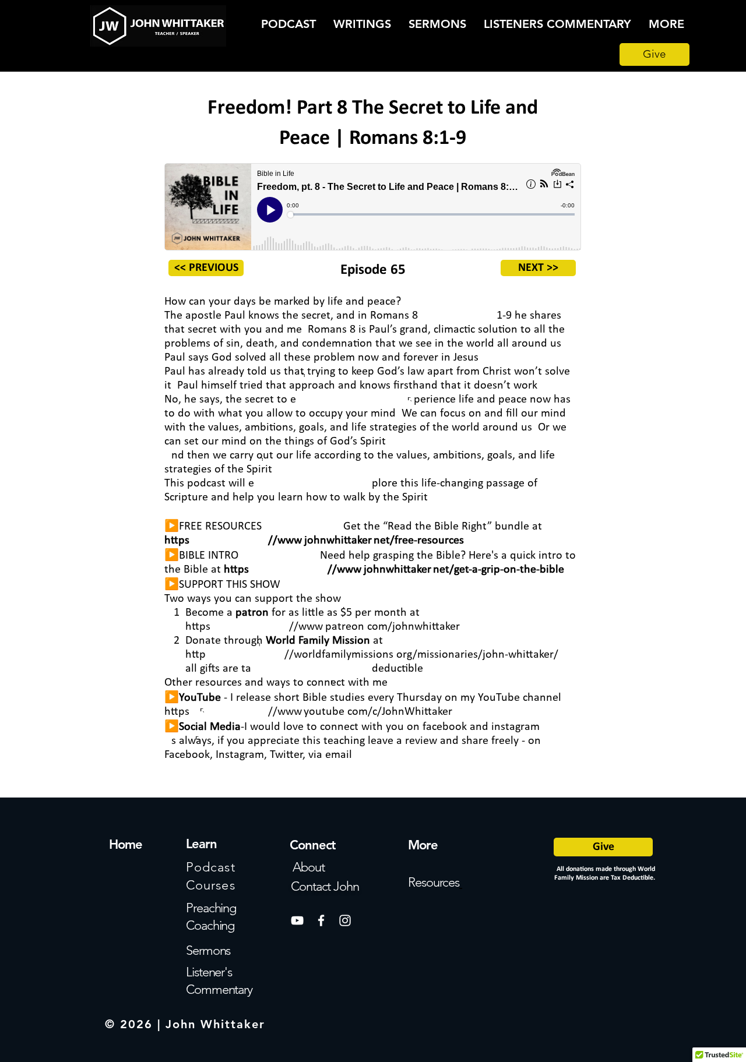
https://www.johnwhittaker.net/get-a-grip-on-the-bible (394, 570)
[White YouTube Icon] (297, 920)
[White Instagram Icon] (345, 920)
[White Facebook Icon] (321, 920)
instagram (515, 727)
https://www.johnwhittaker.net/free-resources (314, 540)
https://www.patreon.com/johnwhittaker (322, 627)
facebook (445, 727)
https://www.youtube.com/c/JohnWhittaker (308, 712)
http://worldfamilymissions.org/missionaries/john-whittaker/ (371, 655)
